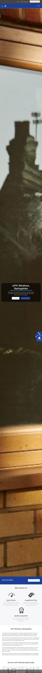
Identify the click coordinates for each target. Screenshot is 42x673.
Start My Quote (25, 298)
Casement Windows (20, 647)
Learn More (15, 298)
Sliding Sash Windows (29, 647)
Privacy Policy (22, 671)
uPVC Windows (34, 633)
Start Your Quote (35, 1)
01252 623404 (24, 1)
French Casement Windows (20, 648)
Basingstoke (4, 634)
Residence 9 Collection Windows (8, 650)
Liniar (13, 644)
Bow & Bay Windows (31, 648)
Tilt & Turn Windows (10, 648)
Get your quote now (34, 580)
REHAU (17, 644)
